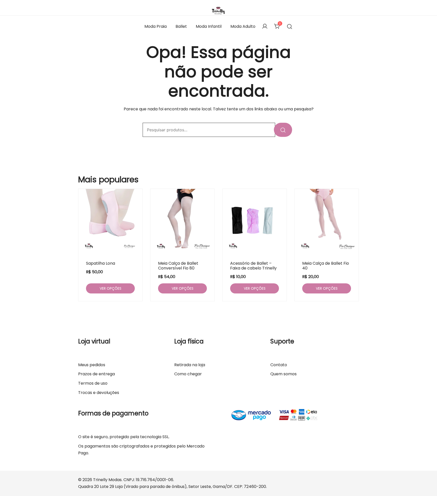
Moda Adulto (242, 26)
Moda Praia (155, 26)
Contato (278, 365)
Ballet (181, 26)
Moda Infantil (209, 26)
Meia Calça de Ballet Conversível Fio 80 (178, 265)
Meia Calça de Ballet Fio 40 (325, 265)
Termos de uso (92, 383)
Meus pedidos (91, 365)
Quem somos (283, 374)
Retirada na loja (189, 365)
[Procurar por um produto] (290, 26)
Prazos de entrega (96, 374)
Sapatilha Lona (100, 263)
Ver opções (110, 288)
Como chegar (188, 374)
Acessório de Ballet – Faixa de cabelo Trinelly (253, 265)
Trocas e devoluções (98, 392)
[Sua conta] (265, 26)
